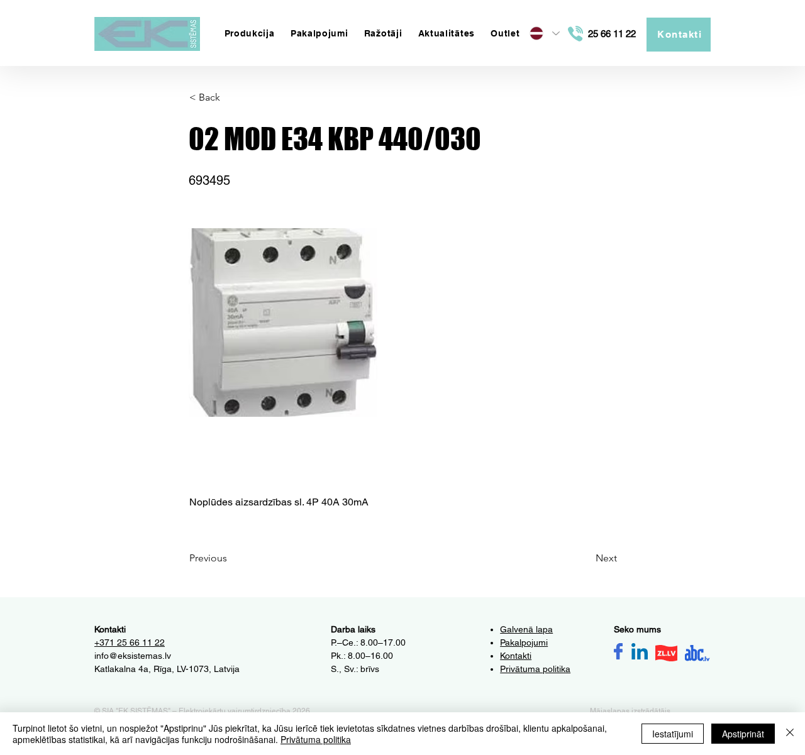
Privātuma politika (315, 739)
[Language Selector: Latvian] (544, 33)
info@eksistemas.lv (132, 656)
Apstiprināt (743, 733)
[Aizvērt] (789, 733)
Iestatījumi (672, 733)
